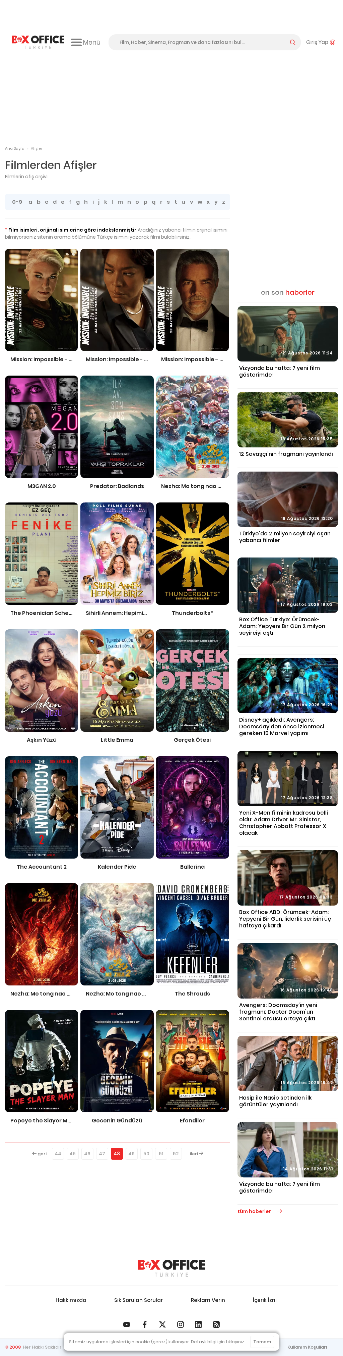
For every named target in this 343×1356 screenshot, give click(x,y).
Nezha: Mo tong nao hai (192, 486)
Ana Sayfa (14, 148)
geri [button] (42, 1154)
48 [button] (117, 1153)
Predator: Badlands (117, 486)
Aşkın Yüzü (42, 740)
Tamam (262, 1342)
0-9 (17, 202)
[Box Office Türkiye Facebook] (144, 1324)
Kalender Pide (117, 867)
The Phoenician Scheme (41, 613)
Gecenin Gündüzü (117, 1121)
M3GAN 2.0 (41, 486)
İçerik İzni (265, 1300)
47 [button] (102, 1153)
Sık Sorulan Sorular (138, 1300)
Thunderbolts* (192, 613)
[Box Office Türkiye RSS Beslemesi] (216, 1324)
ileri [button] (194, 1154)
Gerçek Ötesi (192, 740)
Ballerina (192, 867)
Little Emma (117, 740)
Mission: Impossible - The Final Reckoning (41, 359)
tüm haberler (254, 1211)
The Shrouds (192, 994)
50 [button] (146, 1153)
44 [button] (58, 1153)
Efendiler (192, 1121)
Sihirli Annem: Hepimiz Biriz (117, 613)
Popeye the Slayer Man (41, 1121)
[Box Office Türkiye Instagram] (180, 1324)
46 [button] (87, 1153)
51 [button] (161, 1153)
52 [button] (176, 1153)
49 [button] (131, 1153)
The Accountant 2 (42, 867)
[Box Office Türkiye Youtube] (126, 1324)
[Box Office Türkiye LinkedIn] (198, 1324)
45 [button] (72, 1153)
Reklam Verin (208, 1300)
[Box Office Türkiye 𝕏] (162, 1324)
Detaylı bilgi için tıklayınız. (218, 1342)
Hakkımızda (71, 1300)
